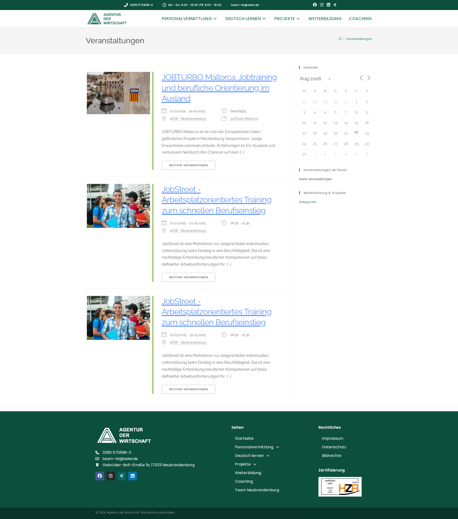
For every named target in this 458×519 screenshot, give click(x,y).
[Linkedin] (132, 476)
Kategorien (308, 202)
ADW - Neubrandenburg (188, 119)
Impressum (332, 438)
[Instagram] (110, 476)
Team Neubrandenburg (257, 490)
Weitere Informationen (188, 165)
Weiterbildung (248, 473)
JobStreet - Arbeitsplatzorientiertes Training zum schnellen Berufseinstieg (216, 199)
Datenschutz (334, 447)
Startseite (244, 438)
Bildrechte (331, 455)
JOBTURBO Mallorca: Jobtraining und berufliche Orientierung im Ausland (219, 87)
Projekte (243, 464)
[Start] (340, 39)
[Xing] (121, 476)
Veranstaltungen (359, 39)
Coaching (244, 481)
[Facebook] (99, 476)
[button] (272, 447)
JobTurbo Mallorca (244, 119)
